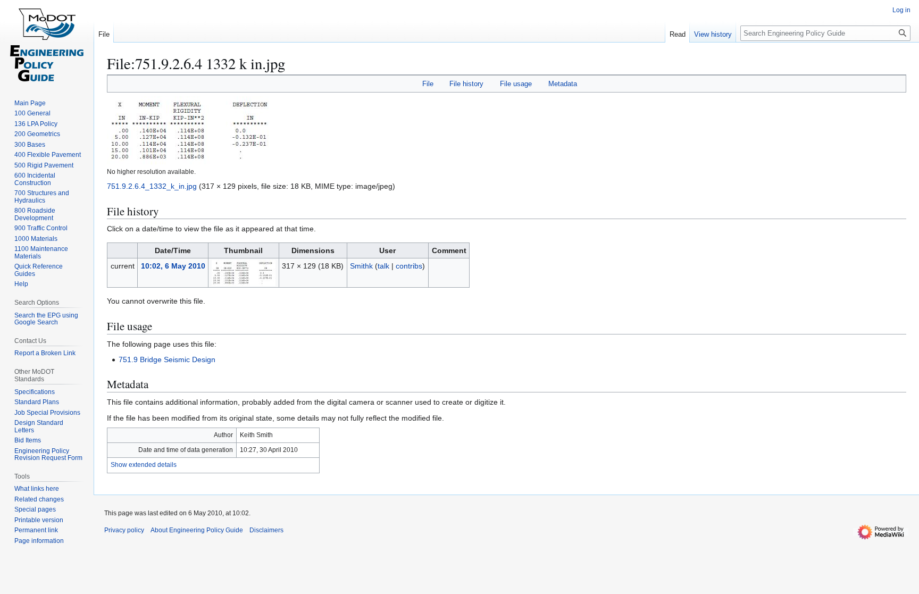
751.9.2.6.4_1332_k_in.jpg (152, 186)
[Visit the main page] (46, 42)
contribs (409, 266)
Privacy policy (124, 530)
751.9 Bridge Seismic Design (167, 359)
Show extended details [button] (144, 464)
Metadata (562, 84)
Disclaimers (266, 530)
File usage (516, 84)
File (427, 84)
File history (466, 84)
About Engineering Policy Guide (197, 530)
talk (383, 266)
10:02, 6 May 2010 (173, 266)
